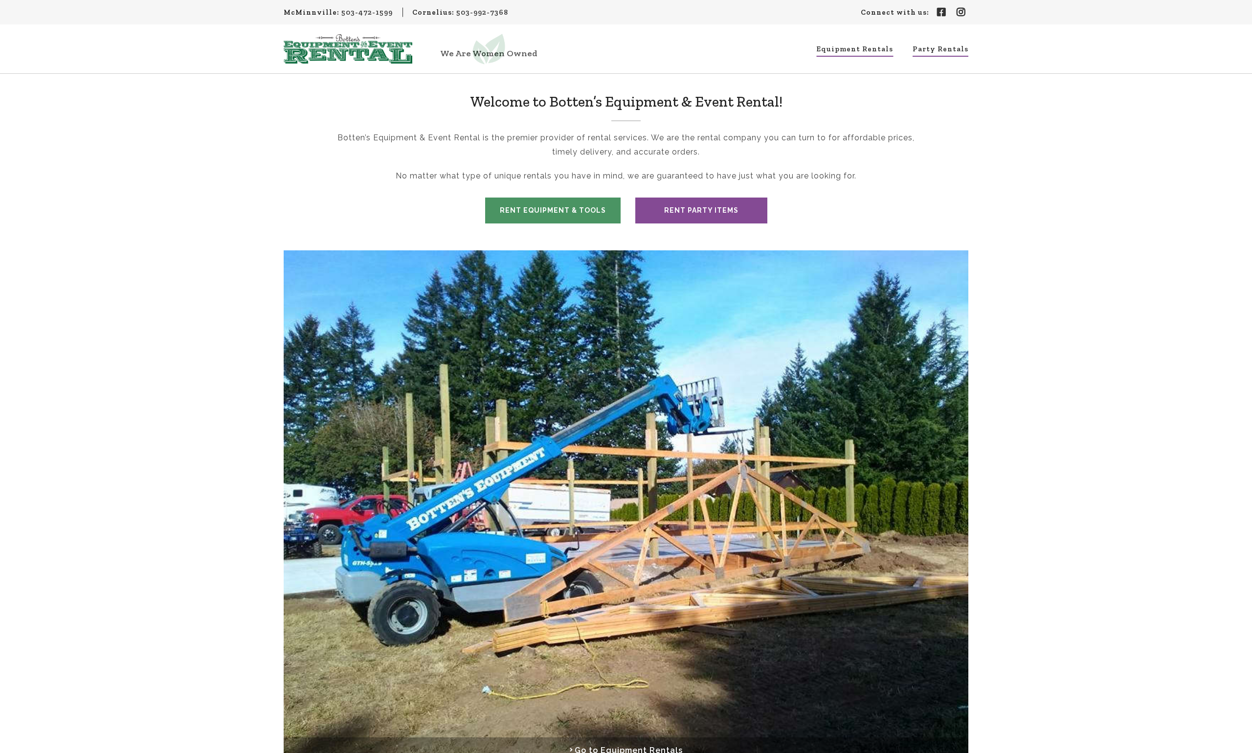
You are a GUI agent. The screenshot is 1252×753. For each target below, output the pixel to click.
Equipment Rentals (854, 48)
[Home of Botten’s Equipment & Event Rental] (348, 49)
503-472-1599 (367, 12)
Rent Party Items (701, 210)
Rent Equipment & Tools (553, 210)
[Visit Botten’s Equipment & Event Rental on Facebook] (941, 12)
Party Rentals (940, 48)
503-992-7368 (482, 12)
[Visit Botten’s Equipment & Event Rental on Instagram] (961, 12)
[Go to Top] (1238, 739)
